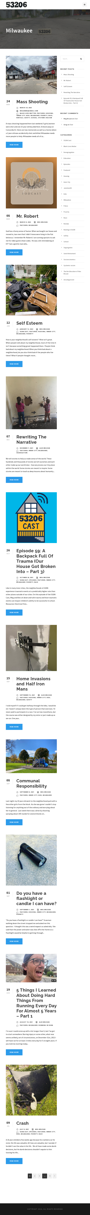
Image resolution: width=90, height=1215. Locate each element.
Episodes (33, 580)
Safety (27, 118)
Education (67, 158)
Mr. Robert (27, 216)
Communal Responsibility (31, 783)
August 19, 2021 (26, 1022)
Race (50, 115)
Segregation (21, 453)
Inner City (20, 115)
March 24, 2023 (26, 107)
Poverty (44, 115)
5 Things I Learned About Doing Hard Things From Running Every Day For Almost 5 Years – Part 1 (36, 1003)
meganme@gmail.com (29, 111)
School (34, 118)
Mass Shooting (32, 101)
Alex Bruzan (44, 448)
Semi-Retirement (70, 253)
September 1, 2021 (27, 909)
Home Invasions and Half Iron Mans (33, 684)
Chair (76, 119)
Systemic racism (45, 118)
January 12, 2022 (26, 329)
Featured (41, 113)
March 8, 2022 (25, 222)
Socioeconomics (69, 259)
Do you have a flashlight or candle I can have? (36, 898)
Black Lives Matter (28, 113)
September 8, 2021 (27, 792)
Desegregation (69, 152)
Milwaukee (35, 115)
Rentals (19, 118)
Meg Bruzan (42, 222)
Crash (22, 1123)
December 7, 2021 (26, 448)
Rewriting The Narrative (31, 439)
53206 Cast (24, 331)
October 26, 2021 (26, 577)
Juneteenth (68, 188)
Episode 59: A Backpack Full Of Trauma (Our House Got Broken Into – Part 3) (36, 561)
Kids (28, 115)
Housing (49, 113)
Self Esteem (29, 323)
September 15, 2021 (27, 695)
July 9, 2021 (24, 1129)
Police (66, 206)
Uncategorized (69, 280)
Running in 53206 (46, 1025)
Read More (14, 145)
